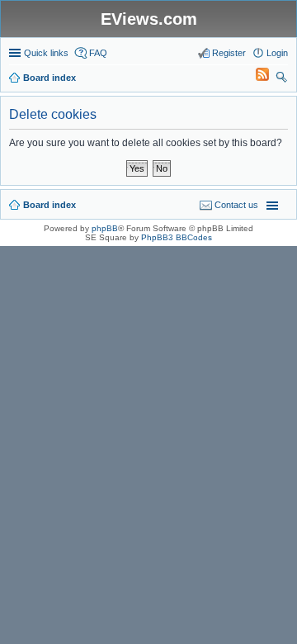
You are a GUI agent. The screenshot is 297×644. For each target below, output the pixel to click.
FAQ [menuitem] (98, 53)
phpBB (105, 228)
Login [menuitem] (277, 53)
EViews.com (149, 19)
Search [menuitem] (281, 79)
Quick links (46, 53)
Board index (49, 205)
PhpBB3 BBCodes (176, 237)
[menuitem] (255, 78)
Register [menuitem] (229, 53)
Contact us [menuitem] (236, 205)
